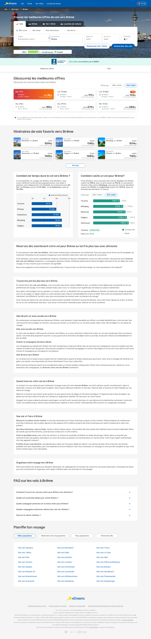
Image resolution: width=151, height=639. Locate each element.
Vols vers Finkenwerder (106, 576)
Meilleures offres (47, 69)
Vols (22, 4)
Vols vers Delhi (63, 553)
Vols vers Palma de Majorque (108, 562)
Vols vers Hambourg (65, 581)
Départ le (89, 36)
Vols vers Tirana (102, 548)
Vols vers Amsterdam (66, 567)
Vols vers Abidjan (25, 567)
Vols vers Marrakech (65, 548)
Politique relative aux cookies (57, 606)
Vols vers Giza (23, 557)
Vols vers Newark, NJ (26, 572)
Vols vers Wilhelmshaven (67, 576)
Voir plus (75, 165)
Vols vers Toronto (25, 562)
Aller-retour (117, 85)
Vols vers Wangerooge (105, 581)
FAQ (109, 69)
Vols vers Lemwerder (65, 572)
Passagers (127, 36)
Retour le (107, 36)
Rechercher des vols (123, 46)
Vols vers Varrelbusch (105, 572)
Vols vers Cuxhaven (26, 581)
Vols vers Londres (64, 562)
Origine (20, 36)
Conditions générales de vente (37, 606)
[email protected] (128, 620)
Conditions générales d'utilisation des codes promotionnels (105, 606)
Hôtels (29, 4)
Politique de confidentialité (77, 606)
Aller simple (131, 85)
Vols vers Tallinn (24, 553)
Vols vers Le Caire (103, 553)
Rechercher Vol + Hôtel (97, 46)
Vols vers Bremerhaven (27, 576)
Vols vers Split (102, 557)
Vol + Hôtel (39, 4)
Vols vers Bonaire (103, 567)
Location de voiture (54, 4)
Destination (55, 36)
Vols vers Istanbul (64, 557)
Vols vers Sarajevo (25, 548)
